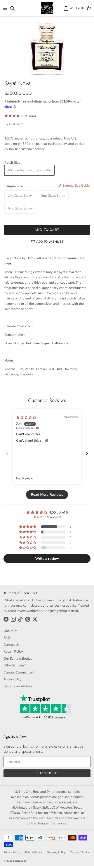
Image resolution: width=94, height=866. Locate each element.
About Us (10, 631)
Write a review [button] (47, 558)
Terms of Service (79, 852)
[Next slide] (87, 453)
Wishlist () (77, 8)
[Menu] (5, 8)
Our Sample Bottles (17, 658)
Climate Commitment (18, 672)
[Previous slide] (6, 453)
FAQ (6, 637)
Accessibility (12, 679)
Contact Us (11, 644)
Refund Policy (33, 852)
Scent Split (19, 860)
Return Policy (13, 651)
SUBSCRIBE (47, 773)
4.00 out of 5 (58, 512)
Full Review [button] (24, 478)
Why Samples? (14, 665)
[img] (26, 417)
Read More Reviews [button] (47, 494)
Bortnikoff (16, 124)
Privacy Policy (11, 852)
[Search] (14, 8)
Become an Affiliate (17, 686)
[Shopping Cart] (89, 8)
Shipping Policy (56, 852)
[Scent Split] (47, 8)
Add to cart (47, 230)
